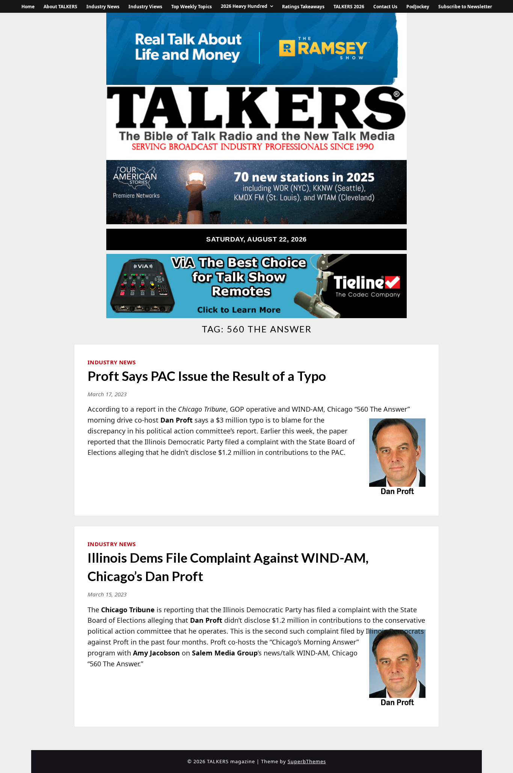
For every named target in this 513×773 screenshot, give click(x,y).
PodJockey (417, 6)
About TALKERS (60, 6)
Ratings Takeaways (303, 6)
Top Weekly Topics (191, 6)
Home (28, 6)
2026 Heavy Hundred (244, 6)
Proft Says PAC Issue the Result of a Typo (207, 375)
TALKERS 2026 (348, 6)
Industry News (102, 6)
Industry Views (145, 6)
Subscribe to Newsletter (465, 6)
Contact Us (385, 6)
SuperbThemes (307, 761)
